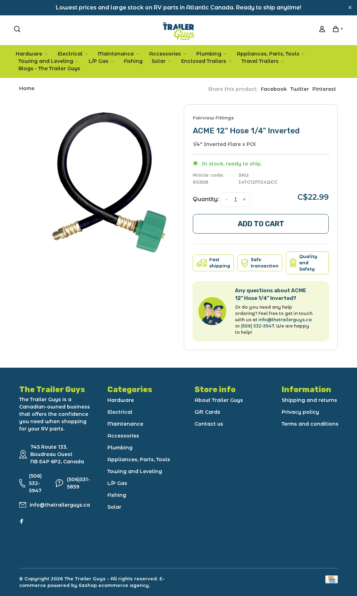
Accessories (165, 54)
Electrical (70, 54)
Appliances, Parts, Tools (268, 54)
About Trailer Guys (219, 400)
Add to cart (261, 224)
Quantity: (206, 199)
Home (27, 88)
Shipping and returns (309, 400)
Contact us (209, 424)
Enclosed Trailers (203, 61)
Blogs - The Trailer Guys (49, 68)
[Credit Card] (331, 581)
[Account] (323, 30)
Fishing (133, 61)
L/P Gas (98, 61)
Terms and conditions (310, 424)
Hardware (29, 54)
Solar (159, 61)
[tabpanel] (109, 182)
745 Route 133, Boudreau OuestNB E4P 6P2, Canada (57, 454)
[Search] (18, 30)
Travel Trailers (260, 61)
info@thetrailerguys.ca (285, 319)
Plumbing (208, 54)
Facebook (274, 89)
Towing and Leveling (45, 61)
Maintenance (116, 54)
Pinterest (324, 89)
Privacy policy (300, 412)
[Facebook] (21, 521)
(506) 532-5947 (257, 326)
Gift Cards (207, 412)
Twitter (299, 89)
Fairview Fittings (213, 117)
